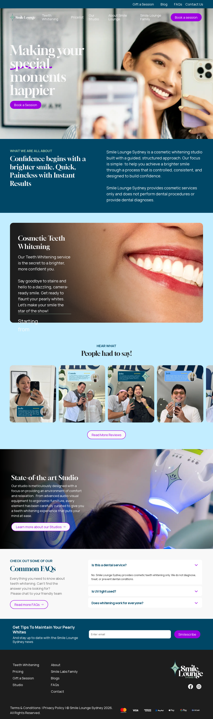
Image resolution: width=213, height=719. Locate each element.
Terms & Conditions (25, 708)
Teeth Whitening (26, 665)
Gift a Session (23, 678)
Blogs (55, 678)
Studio (18, 685)
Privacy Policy (53, 708)
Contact (57, 691)
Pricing (18, 671)
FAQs (55, 685)
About (55, 665)
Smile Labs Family (64, 671)
